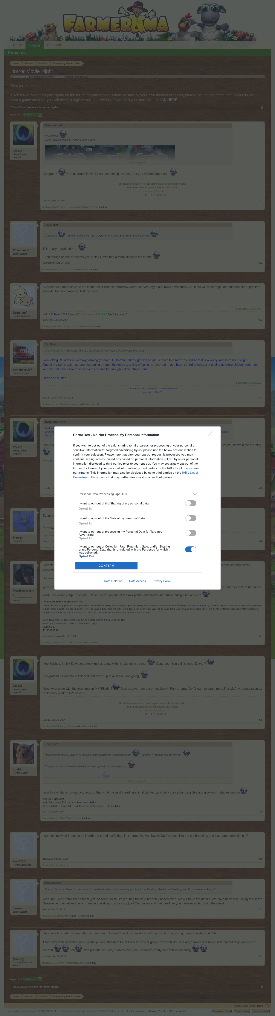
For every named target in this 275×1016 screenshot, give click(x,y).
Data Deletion (113, 581)
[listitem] (137, 494)
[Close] (212, 435)
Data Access (137, 581)
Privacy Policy (162, 581)
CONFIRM (107, 565)
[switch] (190, 503)
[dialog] (137, 508)
